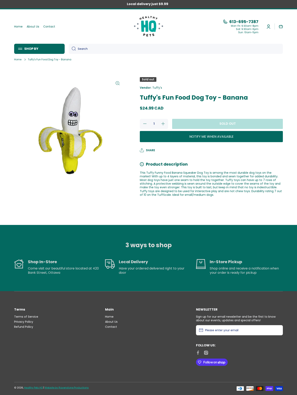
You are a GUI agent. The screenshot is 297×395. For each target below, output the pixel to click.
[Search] (72, 49)
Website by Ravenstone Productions (67, 387)
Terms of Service (26, 316)
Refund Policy (23, 327)
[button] (281, 26)
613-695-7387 (243, 21)
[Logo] (148, 26)
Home (17, 59)
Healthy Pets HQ (33, 387)
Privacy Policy (23, 322)
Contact (111, 327)
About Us (111, 322)
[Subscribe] (278, 330)
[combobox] (176, 49)
